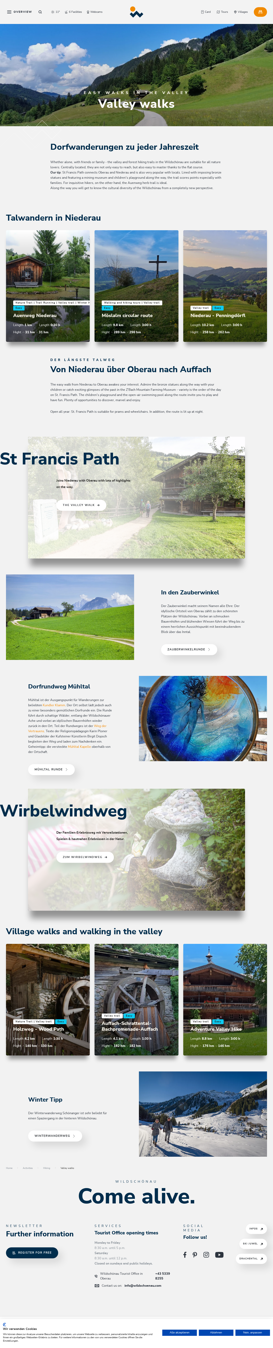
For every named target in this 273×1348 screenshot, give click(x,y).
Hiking (46, 1168)
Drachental (248, 1259)
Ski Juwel (250, 1244)
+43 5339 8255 (135, 1276)
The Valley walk (79, 505)
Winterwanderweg (52, 1136)
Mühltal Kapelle (79, 746)
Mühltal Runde (49, 769)
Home (9, 1168)
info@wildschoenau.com (131, 1285)
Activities (28, 1168)
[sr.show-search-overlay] (40, 12)
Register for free (35, 1252)
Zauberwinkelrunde (186, 649)
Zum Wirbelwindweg (82, 857)
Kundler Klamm (54, 705)
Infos (253, 1229)
